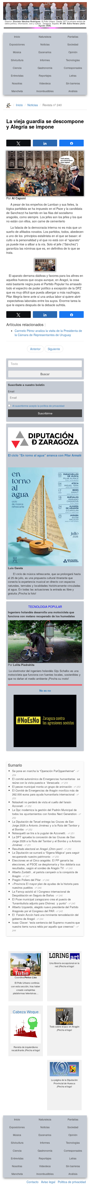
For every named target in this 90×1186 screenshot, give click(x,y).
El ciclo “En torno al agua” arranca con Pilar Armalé (44, 455)
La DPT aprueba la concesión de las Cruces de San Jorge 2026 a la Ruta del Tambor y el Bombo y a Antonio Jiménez (46, 841)
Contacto (33, 1182)
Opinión (72, 52)
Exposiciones (17, 44)
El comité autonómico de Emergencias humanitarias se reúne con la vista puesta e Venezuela (46, 781)
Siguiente (54, 349)
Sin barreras (73, 83)
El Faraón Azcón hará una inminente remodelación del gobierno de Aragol (45, 917)
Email (11, 391)
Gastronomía (45, 68)
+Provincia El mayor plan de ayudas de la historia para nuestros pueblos (45, 886)
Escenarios (45, 52)
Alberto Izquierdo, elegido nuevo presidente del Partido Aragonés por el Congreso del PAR (45, 909)
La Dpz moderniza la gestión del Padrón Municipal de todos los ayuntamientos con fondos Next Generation (46, 813)
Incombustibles (45, 91)
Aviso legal (48, 1182)
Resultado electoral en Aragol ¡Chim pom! (41, 849)
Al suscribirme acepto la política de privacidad (38, 405)
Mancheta (17, 91)
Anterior (35, 349)
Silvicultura (17, 60)
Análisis (72, 91)
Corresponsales (73, 68)
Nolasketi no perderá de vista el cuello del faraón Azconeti (41, 804)
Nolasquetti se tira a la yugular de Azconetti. (43, 833)
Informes (45, 60)
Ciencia (17, 68)
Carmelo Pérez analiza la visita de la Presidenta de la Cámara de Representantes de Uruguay (48, 333)
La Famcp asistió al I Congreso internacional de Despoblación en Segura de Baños (41, 893)
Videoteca (45, 83)
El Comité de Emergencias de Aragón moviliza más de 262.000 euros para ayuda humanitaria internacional (45, 794)
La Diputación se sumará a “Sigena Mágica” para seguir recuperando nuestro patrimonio (45, 855)
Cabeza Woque (26, 1011)
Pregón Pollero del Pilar (30, 880)
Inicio (17, 36)
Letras (72, 75)
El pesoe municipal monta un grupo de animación (46, 787)
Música (17, 52)
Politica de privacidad (72, 1182)
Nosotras (17, 83)
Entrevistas (17, 75)
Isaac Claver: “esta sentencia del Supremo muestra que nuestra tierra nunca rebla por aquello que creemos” (46, 926)
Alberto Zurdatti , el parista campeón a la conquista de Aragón (45, 874)
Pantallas (73, 36)
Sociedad (72, 44)
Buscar (45, 374)
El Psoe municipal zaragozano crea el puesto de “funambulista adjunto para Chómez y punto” (43, 901)
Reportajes (45, 75)
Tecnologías (73, 60)
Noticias (45, 44)
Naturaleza (45, 36)
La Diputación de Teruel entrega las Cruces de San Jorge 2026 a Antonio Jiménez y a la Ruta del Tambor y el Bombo (46, 825)
